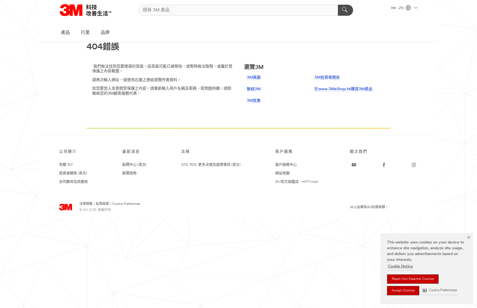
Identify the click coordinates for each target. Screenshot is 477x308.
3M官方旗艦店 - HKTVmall (296, 182)
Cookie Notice (400, 266)
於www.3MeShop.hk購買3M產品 (343, 89)
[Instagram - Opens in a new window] (414, 165)
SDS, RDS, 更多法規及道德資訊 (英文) (211, 165)
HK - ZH (397, 8)
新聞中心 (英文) (134, 165)
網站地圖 (282, 173)
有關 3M (66, 165)
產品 (65, 33)
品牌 (105, 33)
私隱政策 (102, 204)
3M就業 (254, 101)
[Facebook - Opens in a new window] (384, 165)
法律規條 (85, 204)
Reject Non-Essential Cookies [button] (413, 279)
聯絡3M (254, 89)
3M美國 (254, 78)
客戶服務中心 (286, 165)
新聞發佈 (129, 173)
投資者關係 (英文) (73, 173)
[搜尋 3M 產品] (345, 10)
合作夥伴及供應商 (73, 182)
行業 (85, 33)
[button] (440, 290)
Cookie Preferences (126, 204)
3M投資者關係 (327, 78)
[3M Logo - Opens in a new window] (85, 10)
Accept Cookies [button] (403, 290)
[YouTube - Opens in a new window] (354, 165)
